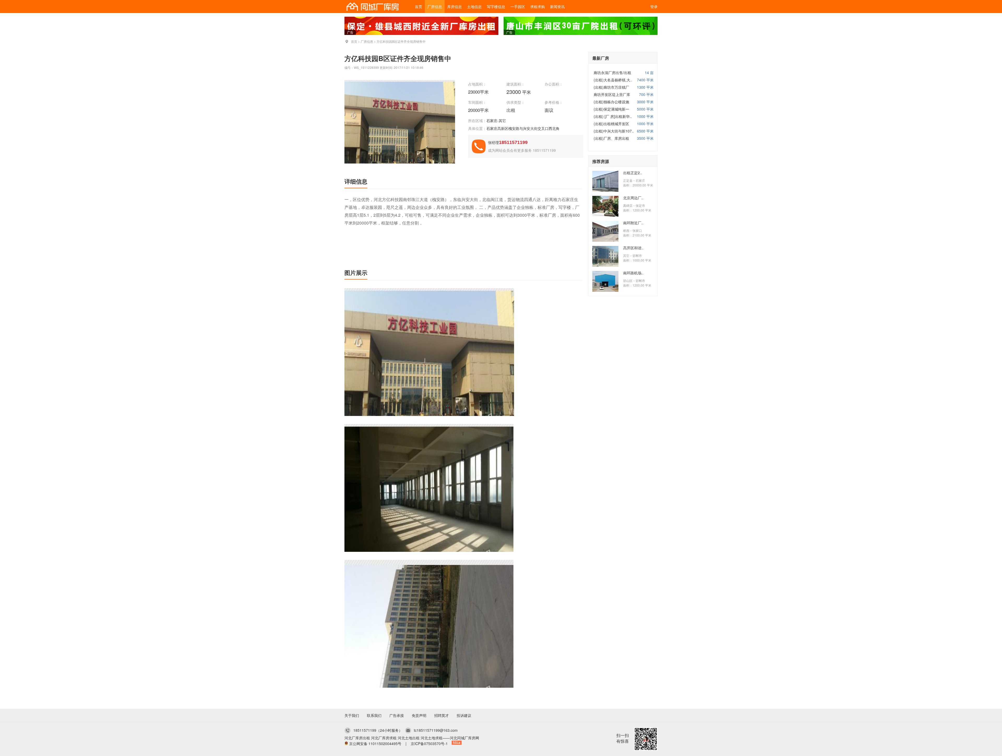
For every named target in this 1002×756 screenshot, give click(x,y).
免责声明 (419, 715)
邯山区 (628, 280)
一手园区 (517, 6)
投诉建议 (464, 715)
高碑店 (628, 205)
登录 (654, 6)
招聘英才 (441, 715)
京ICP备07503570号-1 (429, 743)
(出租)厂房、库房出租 (611, 138)
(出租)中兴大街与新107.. (614, 131)
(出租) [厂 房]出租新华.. (613, 116)
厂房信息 (434, 6)
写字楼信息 (496, 6)
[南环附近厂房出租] (605, 240)
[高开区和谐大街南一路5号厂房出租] (605, 265)
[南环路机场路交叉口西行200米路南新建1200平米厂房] (605, 290)
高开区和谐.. (633, 247)
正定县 (628, 180)
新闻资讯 (557, 6)
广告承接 (396, 715)
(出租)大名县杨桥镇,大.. (613, 79)
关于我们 (351, 715)
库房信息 (454, 6)
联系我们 (374, 715)
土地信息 (474, 6)
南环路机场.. (633, 272)
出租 (511, 110)
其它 (626, 255)
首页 (418, 6)
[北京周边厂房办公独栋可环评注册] (605, 215)
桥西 (626, 230)
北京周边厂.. (633, 197)
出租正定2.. (632, 172)
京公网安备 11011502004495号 (375, 743)
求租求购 (537, 6)
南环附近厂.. (633, 222)
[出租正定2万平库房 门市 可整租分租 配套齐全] (605, 190)
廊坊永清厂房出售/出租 (612, 72)
